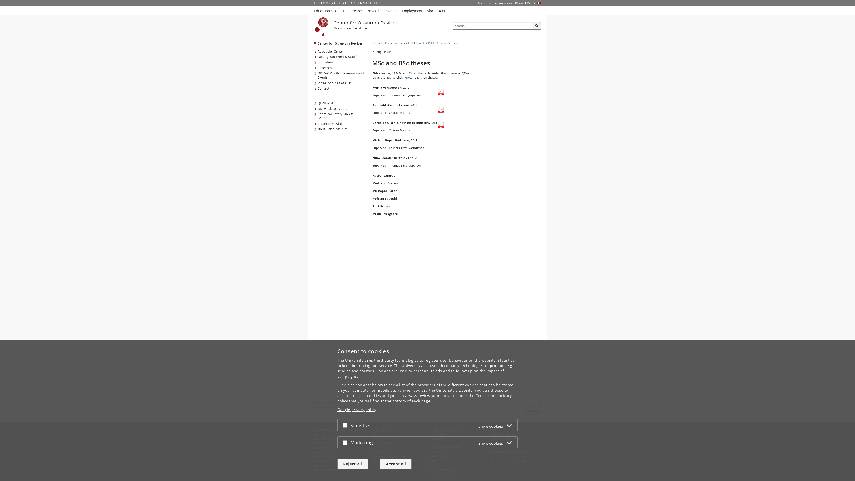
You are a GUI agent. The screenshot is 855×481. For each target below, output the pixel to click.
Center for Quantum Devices (340, 43)
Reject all (352, 464)
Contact (323, 88)
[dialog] (427, 410)
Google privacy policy (356, 409)
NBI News (416, 43)
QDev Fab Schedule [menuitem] (333, 108)
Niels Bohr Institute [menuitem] (333, 129)
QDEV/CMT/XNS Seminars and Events (341, 75)
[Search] (537, 26)
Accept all (396, 464)
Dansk (531, 3)
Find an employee (499, 3)
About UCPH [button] (437, 10)
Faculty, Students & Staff (337, 57)
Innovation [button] (389, 10)
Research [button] (355, 10)
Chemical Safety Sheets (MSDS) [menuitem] (336, 116)
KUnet (519, 3)
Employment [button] (412, 10)
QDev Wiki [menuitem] (325, 103)
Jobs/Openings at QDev (335, 83)
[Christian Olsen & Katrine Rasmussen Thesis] (440, 125)
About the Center (331, 51)
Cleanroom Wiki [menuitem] (330, 124)
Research (325, 68)
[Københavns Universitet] (321, 26)
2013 (429, 43)
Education (325, 62)
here (406, 77)
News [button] (371, 10)
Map (481, 3)
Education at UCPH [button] (329, 10)
